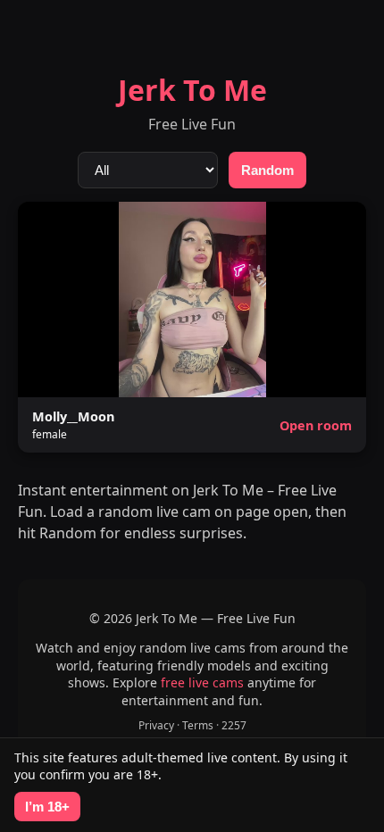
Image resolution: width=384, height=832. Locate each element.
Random (267, 170)
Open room (316, 425)
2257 (233, 725)
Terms (197, 725)
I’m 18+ (47, 806)
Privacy (156, 725)
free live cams (202, 682)
